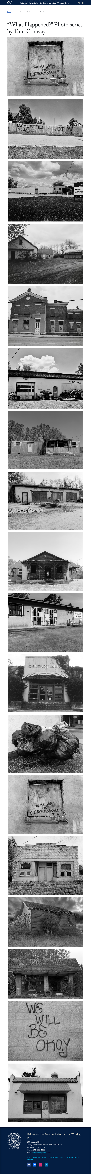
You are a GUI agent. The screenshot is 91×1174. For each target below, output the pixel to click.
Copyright (36, 1157)
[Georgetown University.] (9, 3)
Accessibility (53, 1157)
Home (9, 12)
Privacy (44, 1157)
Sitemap (30, 1160)
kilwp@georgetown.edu (41, 1152)
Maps (29, 1157)
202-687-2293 (39, 1150)
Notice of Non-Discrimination (70, 1157)
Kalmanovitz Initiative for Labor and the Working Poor (44, 3)
